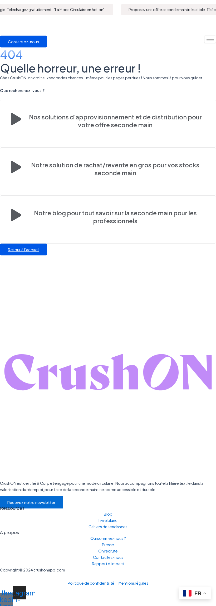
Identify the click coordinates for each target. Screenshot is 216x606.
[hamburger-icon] (210, 39)
